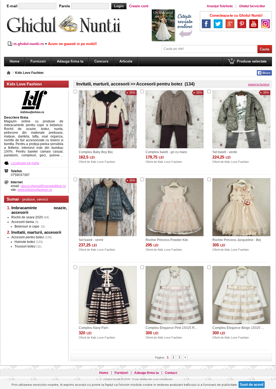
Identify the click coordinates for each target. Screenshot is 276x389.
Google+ (230, 23)
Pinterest (241, 23)
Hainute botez (25, 242)
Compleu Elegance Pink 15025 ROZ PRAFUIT (179, 328)
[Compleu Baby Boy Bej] (108, 119)
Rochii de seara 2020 (27, 217)
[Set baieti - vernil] (108, 207)
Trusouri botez (25, 246)
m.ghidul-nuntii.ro (28, 44)
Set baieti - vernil (91, 240)
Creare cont (138, 6)
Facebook (206, 23)
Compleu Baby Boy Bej (96, 152)
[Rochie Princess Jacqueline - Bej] (241, 207)
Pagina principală (9, 72)
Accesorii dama (22, 222)
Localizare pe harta (25, 163)
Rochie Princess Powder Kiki (167, 240)
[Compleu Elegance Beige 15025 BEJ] (241, 295)
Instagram (265, 23)
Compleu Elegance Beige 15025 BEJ (239, 328)
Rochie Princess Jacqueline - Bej (236, 240)
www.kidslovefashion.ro (35, 190)
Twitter (218, 23)
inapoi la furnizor (259, 84)
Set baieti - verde (224, 152)
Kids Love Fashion (29, 73)
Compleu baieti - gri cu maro (166, 152)
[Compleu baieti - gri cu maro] (174, 119)
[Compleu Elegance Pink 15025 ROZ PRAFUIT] (174, 295)
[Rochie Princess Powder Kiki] (174, 207)
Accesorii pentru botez (27, 237)
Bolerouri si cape (27, 226)
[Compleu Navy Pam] (108, 295)
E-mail (12, 6)
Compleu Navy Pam (93, 328)
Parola (64, 6)
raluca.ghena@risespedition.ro (43, 186)
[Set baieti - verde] (241, 119)
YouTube (253, 23)
